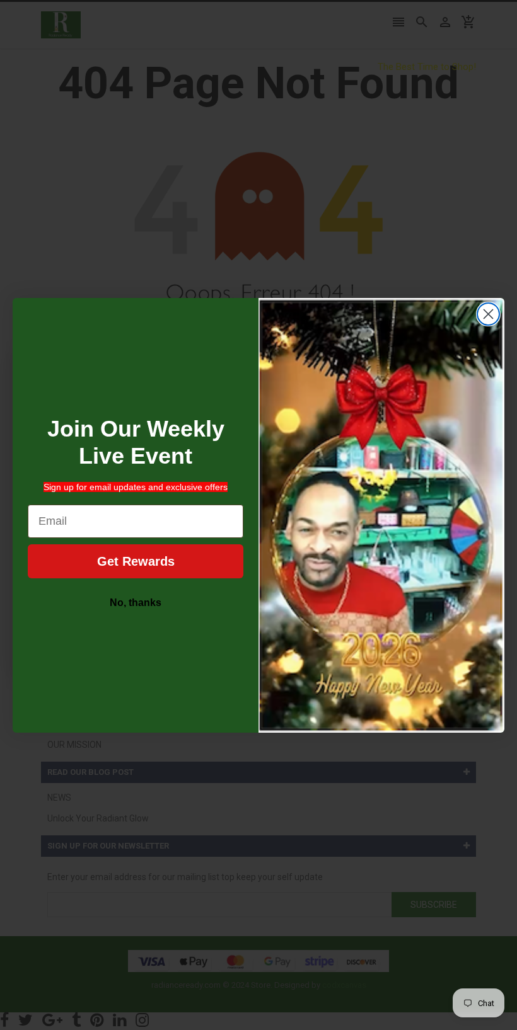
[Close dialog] (488, 314)
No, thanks (135, 602)
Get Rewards (136, 561)
